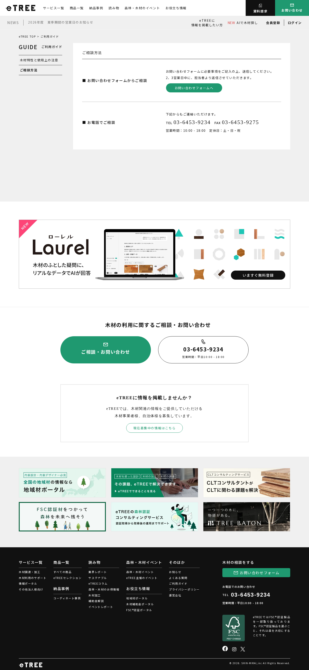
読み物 (114, 8)
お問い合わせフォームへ (194, 88)
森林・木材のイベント (142, 8)
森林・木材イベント (140, 572)
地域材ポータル (137, 598)
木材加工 (94, 595)
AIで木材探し (243, 22)
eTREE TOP (27, 36)
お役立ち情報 (176, 8)
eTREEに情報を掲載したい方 (207, 22)
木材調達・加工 (29, 572)
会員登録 (273, 22)
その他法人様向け (31, 589)
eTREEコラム (97, 583)
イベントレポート (100, 607)
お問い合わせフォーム (260, 572)
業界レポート (97, 572)
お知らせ (175, 572)
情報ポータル (28, 583)
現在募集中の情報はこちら (154, 428)
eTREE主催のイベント (141, 578)
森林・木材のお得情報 (103, 589)
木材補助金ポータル (140, 604)
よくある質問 (178, 578)
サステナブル (97, 578)
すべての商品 (62, 572)
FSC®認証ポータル (139, 610)
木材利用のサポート (32, 578)
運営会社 (175, 595)
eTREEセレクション (67, 578)
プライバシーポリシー (184, 589)
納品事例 (96, 8)
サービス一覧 (53, 8)
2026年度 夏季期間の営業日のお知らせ (60, 22)
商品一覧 (77, 8)
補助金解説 (96, 601)
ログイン (295, 22)
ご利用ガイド (178, 583)
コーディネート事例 (67, 598)
